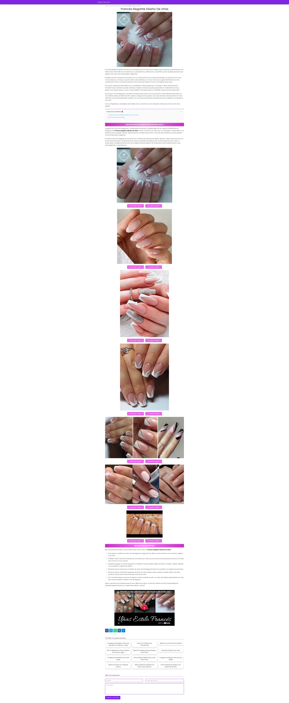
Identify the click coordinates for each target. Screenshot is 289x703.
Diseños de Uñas (104, 2)
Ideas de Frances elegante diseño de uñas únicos (124, 115)
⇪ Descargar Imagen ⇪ (135, 206)
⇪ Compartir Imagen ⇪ (153, 206)
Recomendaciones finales (117, 117)
